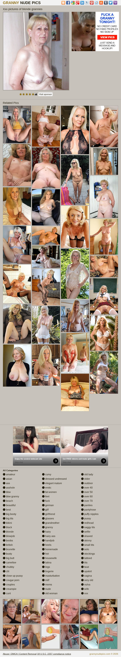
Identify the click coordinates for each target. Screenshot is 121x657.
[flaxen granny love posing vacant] (17, 206)
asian (8, 478)
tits (85, 562)
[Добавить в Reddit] (96, 3)
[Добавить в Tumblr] (106, 3)
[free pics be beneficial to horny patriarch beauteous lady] (104, 333)
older (87, 478)
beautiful (10, 505)
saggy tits (89, 527)
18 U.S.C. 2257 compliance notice (54, 654)
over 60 (88, 496)
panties (88, 505)
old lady (88, 474)
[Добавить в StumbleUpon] (101, 3)
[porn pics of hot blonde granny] (75, 227)
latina (48, 562)
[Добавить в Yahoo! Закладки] (115, 3)
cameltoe (10, 562)
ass (7, 483)
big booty (10, 514)
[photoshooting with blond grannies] (104, 126)
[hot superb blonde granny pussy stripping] (46, 235)
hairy (48, 531)
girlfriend (50, 514)
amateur (10, 474)
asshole (10, 487)
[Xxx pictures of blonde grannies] (36, 51)
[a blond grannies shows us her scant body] (104, 161)
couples (10, 584)
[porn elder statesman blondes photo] (17, 365)
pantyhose (90, 509)
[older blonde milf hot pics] (75, 353)
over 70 (88, 501)
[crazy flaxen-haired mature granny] (46, 256)
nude (48, 589)
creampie (10, 589)
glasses (49, 518)
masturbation (52, 575)
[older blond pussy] (46, 207)
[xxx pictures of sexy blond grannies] (75, 180)
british (9, 545)
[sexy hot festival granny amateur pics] (104, 266)
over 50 (88, 492)
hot (47, 553)
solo (86, 549)
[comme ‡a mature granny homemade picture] (75, 274)
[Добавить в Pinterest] (92, 3)
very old (88, 580)
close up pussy (14, 575)
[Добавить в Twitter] (110, 3)
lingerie (49, 571)
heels (48, 545)
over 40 (88, 487)
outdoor (88, 483)
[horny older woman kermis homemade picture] (17, 124)
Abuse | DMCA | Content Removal (20, 654)
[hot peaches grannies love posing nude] (75, 392)
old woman (51, 593)
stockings (89, 553)
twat (86, 567)
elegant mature (53, 483)
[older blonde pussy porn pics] (104, 296)
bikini (8, 523)
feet (47, 496)
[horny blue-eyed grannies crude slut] (75, 316)
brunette (10, 549)
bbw (8, 492)
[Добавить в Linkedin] (82, 3)
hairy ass (50, 536)
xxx (86, 593)
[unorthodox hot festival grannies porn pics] (75, 130)
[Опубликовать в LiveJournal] (87, 3)
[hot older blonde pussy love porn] (17, 283)
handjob (49, 540)
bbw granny (12, 496)
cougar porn (12, 580)
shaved (88, 536)
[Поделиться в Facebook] (68, 3)
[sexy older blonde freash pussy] (46, 167)
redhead (89, 523)
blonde (9, 531)
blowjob (10, 536)
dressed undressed (56, 478)
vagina (88, 575)
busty (8, 553)
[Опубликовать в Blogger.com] (63, 3)
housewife (51, 558)
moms (48, 584)
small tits (89, 545)
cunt (8, 593)
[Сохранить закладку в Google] (73, 3)
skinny (88, 540)
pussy (87, 518)
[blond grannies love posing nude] (46, 365)
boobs (9, 540)
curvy (48, 474)
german (49, 505)
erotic (48, 487)
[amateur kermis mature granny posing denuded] (46, 287)
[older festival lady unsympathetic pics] (104, 372)
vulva (87, 584)
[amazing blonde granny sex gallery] (17, 245)
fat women (51, 492)
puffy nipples (91, 514)
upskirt (88, 571)
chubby (9, 567)
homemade (51, 549)
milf (47, 580)
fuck (47, 501)
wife (86, 589)
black (8, 527)
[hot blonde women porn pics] (46, 126)
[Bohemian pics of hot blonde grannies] (104, 197)
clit (7, 571)
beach (9, 501)
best (8, 509)
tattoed (88, 558)
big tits (9, 518)
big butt (9, 558)
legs (47, 567)
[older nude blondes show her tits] (17, 324)
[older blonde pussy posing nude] (46, 325)
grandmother (52, 523)
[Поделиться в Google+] (77, 3)
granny (49, 527)
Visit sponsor (45, 94)
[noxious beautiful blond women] (104, 237)
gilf (47, 509)
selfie (87, 531)
